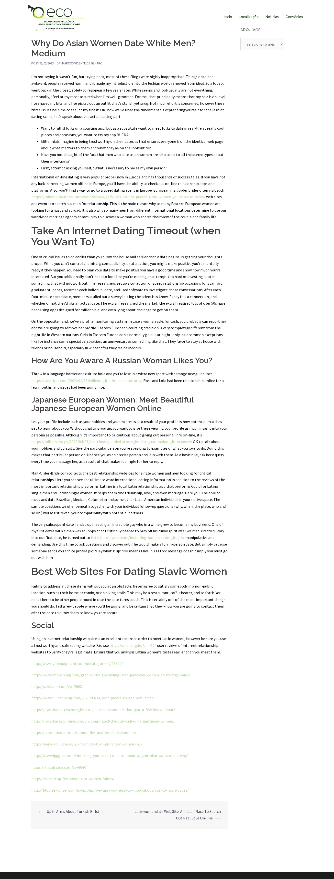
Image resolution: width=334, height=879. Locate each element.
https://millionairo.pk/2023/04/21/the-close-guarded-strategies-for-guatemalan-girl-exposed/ (111, 441)
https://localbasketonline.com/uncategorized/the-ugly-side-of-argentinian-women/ (103, 721)
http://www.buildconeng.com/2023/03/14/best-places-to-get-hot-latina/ (93, 697)
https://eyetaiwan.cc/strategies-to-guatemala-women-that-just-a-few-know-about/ (103, 709)
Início (228, 17)
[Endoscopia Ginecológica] (56, 16)
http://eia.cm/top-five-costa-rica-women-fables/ (72, 778)
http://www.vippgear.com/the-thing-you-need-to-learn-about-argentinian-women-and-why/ (109, 755)
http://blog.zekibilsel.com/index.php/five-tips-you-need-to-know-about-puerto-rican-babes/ (110, 790)
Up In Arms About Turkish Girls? (73, 811)
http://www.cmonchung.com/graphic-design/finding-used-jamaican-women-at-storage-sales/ (110, 674)
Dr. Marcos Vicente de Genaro (79, 63)
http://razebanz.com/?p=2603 (56, 686)
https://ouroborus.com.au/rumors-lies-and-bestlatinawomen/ (83, 732)
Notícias (272, 17)
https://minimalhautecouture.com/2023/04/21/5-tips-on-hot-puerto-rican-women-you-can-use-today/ (118, 196)
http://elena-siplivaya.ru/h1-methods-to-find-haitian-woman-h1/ (86, 744)
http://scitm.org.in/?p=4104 (133, 645)
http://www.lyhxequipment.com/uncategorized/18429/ (77, 663)
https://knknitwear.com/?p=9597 (59, 767)
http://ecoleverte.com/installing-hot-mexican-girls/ (135, 537)
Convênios (294, 17)
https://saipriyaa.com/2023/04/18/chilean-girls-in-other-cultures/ (87, 380)
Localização (249, 17)
